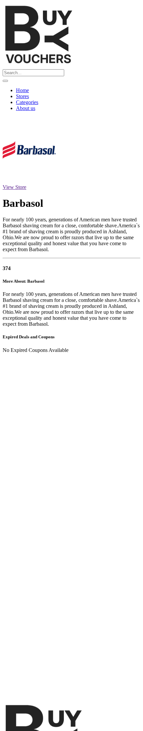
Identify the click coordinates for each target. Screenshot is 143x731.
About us (25, 108)
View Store (14, 187)
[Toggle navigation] (5, 81)
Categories (27, 102)
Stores (22, 96)
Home (22, 90)
